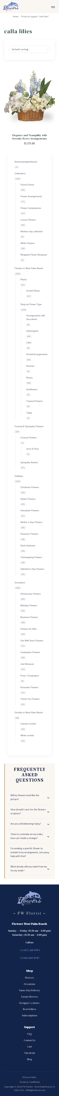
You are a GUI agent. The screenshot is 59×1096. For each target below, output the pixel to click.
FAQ (29, 1034)
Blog (29, 1059)
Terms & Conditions (29, 1082)
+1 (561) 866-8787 (29, 958)
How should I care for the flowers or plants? (28, 811)
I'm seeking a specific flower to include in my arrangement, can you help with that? (29, 852)
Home (16, 16)
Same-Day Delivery (29, 990)
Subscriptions (29, 1015)
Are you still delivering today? (26, 823)
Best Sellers (29, 1009)
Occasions (29, 984)
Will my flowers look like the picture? (25, 797)
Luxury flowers (29, 996)
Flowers (29, 977)
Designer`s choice (29, 1003)
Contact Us (29, 1040)
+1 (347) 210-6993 (29, 950)
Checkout (29, 1053)
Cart (29, 1046)
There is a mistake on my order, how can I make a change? (27, 836)
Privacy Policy (29, 1077)
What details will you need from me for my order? (29, 868)
